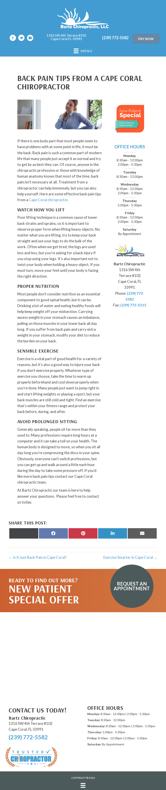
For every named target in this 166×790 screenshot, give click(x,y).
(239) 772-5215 (133, 305)
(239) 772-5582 (115, 37)
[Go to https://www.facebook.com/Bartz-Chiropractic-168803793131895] (13, 38)
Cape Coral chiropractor (48, 200)
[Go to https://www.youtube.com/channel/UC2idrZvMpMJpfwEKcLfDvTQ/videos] (30, 38)
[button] (131, 586)
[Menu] (83, 785)
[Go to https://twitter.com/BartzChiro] (21, 38)
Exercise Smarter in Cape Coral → (130, 557)
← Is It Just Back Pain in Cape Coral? (38, 557)
